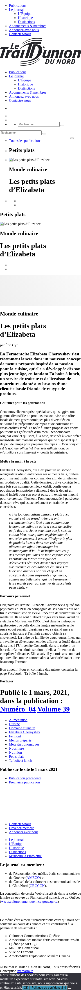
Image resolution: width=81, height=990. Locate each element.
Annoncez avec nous (24, 30)
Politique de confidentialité (49, 987)
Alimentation (18, 720)
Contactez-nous (20, 34)
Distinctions (26, 22)
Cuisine (14, 724)
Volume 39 (53, 709)
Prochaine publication (24, 782)
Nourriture (16, 748)
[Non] (69, 988)
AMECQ (33, 877)
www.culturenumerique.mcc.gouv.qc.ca (29, 901)
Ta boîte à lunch (20, 760)
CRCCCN (37, 886)
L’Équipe (24, 14)
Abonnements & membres (27, 26)
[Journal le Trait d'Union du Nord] (40, 64)
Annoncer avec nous (23, 832)
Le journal (16, 10)
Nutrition (15, 752)
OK (26, 987)
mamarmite (25, 971)
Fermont (15, 736)
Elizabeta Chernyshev (24, 732)
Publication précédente (25, 778)
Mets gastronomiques (24, 744)
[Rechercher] (62, 125)
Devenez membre (21, 828)
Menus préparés (20, 740)
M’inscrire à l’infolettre (25, 856)
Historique (25, 18)
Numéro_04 (18, 709)
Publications (17, 5)
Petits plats (16, 756)
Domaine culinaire (22, 728)
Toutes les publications (25, 141)
